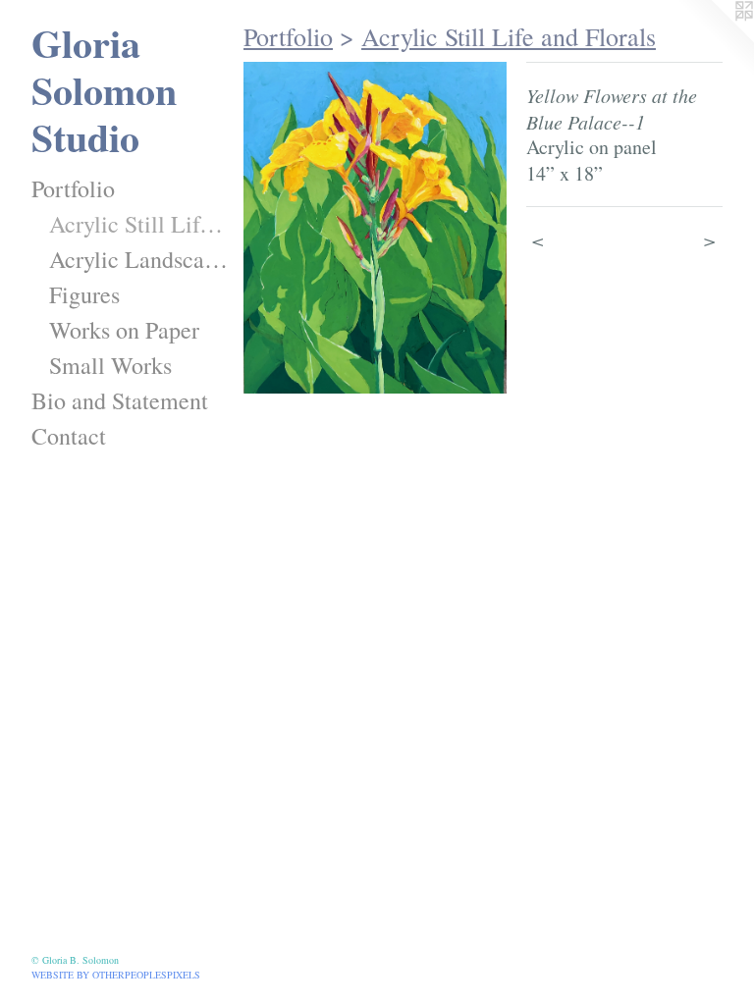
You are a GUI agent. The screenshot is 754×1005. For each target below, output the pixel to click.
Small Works (110, 365)
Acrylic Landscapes (138, 259)
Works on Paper (124, 329)
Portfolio (73, 188)
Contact (68, 435)
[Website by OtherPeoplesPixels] (714, 39)
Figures (84, 294)
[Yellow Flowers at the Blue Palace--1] (375, 228)
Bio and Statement (119, 400)
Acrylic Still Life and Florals (138, 223)
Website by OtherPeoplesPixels (115, 974)
